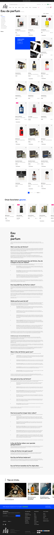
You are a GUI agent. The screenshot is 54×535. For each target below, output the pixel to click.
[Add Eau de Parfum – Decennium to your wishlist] (51, 16)
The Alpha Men (27, 511)
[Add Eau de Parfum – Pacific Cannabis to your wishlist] (26, 103)
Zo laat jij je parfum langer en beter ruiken (45, 498)
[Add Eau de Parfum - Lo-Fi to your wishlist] (38, 16)
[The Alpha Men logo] (5, 6)
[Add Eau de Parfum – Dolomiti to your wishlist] (51, 147)
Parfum (5, 479)
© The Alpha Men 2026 (27, 531)
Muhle (44, 517)
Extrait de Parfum (3, 21)
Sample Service (15, 338)
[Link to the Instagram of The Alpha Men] (3, 524)
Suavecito (44, 516)
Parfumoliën (2, 24)
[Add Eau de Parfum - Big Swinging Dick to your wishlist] (26, 16)
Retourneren (27, 521)
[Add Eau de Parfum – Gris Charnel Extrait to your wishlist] (51, 125)
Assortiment (36, 511)
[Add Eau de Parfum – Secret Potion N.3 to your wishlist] (38, 59)
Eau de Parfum (3, 16)
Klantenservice (27, 513)
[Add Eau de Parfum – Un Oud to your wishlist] (36, 205)
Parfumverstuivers (3, 25)
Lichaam (35, 517)
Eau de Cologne (3, 20)
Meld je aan (18, 515)
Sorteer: (44, 13)
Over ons (26, 516)
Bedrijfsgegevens (27, 517)
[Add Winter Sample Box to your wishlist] (51, 103)
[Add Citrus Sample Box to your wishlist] (51, 82)
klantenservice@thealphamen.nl (15, 530)
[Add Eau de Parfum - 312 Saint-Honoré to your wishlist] (51, 169)
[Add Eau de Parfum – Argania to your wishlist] (38, 125)
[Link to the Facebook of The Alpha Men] (5, 524)
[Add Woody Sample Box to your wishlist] (26, 59)
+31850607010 (12, 529)
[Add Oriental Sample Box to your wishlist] (26, 82)
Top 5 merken (45, 511)
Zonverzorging (36, 521)
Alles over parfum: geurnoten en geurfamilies (32, 498)
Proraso (44, 514)
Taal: (9, 521)
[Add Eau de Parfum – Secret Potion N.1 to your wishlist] (38, 169)
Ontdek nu (20, 42)
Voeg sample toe (44, 35)
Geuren (2, 15)
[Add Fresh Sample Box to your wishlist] (38, 82)
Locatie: (4, 521)
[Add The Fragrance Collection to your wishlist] (26, 169)
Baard (35, 514)
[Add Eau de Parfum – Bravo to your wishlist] (24, 205)
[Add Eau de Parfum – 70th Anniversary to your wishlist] (38, 147)
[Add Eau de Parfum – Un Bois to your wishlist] (47, 205)
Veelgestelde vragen (28, 514)
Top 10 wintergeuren (9, 499)
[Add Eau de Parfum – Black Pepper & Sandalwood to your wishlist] (38, 103)
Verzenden (26, 520)
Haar (35, 513)
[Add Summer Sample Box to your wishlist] (51, 38)
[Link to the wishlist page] (48, 7)
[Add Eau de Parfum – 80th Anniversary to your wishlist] (26, 147)
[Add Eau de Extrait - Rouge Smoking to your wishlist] (26, 125)
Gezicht (35, 516)
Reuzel (44, 513)
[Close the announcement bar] (52, 0)
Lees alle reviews (47, 506)
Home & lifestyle (36, 524)
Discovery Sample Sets (4, 26)
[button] (7, 15)
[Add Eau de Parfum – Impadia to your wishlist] (51, 59)
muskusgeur (20, 303)
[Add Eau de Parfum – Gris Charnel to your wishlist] (13, 205)
